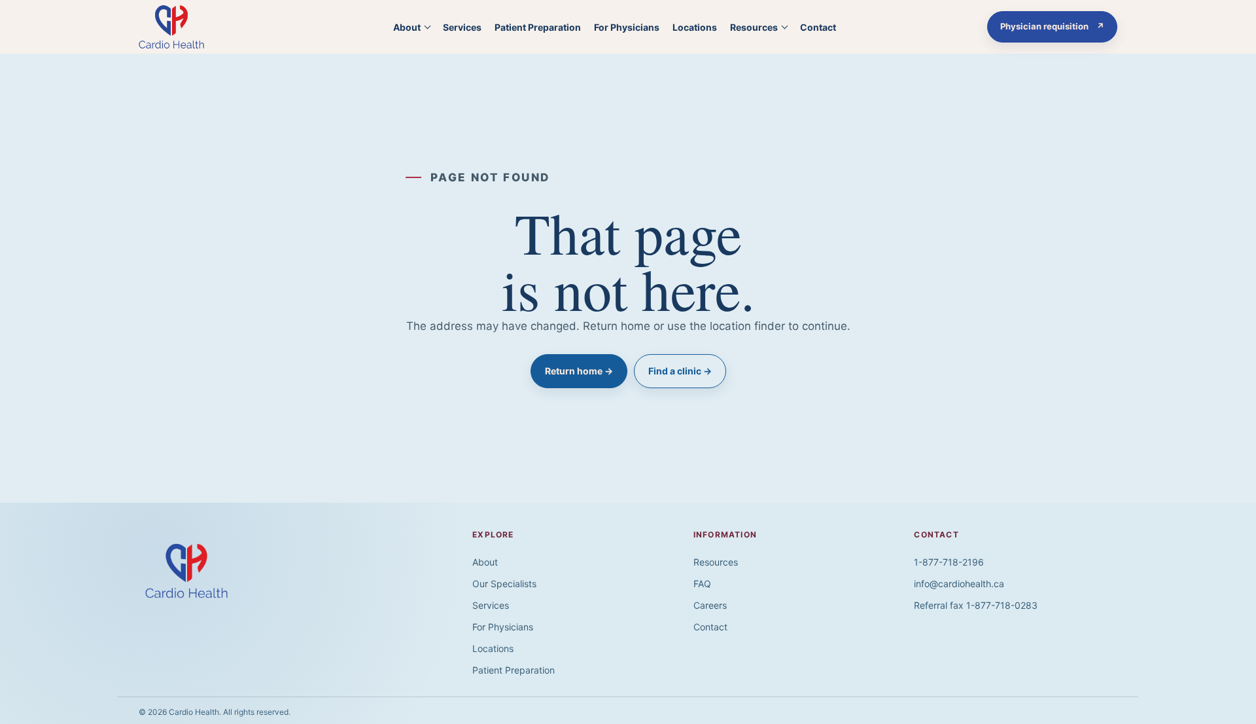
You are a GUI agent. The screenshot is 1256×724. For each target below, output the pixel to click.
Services (462, 27)
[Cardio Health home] (185, 27)
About (407, 27)
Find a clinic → (680, 370)
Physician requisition (1058, 29)
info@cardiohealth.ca (959, 583)
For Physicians (626, 27)
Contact (818, 27)
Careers (710, 605)
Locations (694, 27)
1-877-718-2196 (949, 562)
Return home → (579, 370)
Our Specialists (504, 583)
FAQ (702, 583)
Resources (754, 27)
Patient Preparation (538, 27)
